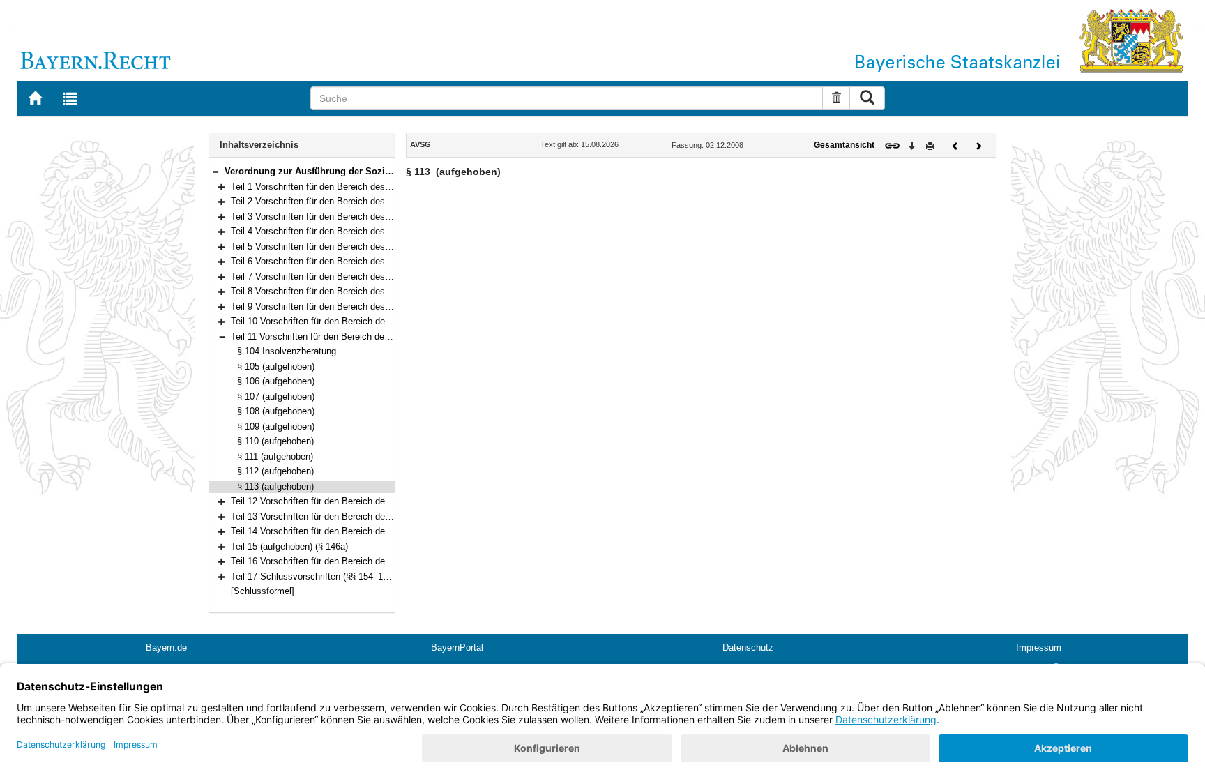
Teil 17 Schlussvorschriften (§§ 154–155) (313, 576)
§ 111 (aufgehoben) (275, 456)
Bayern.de (166, 647)
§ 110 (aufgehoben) (275, 441)
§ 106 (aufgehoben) (275, 381)
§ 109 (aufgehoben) (275, 426)
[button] (215, 171)
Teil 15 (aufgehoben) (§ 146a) (289, 546)
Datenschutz (747, 647)
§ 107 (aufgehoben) (275, 396)
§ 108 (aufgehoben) (275, 411)
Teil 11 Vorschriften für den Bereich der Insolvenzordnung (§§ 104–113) (373, 336)
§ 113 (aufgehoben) (275, 486)
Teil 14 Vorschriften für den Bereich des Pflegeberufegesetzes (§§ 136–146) (383, 531)
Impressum (1038, 647)
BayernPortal (457, 647)
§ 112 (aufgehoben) (275, 471)
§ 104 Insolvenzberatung (286, 351)
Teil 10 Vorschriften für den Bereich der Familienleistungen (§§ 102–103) (376, 321)
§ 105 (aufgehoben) (275, 366)
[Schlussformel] (262, 591)
